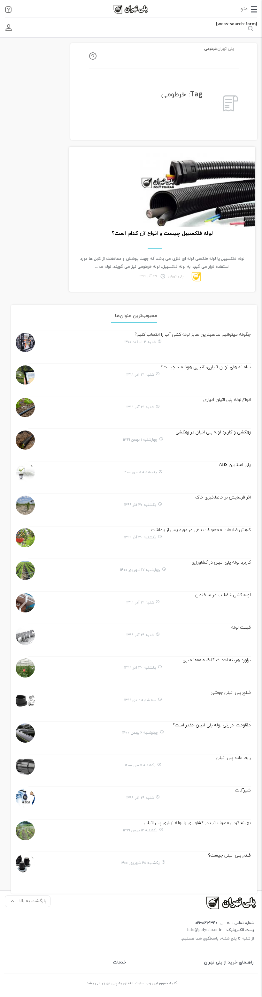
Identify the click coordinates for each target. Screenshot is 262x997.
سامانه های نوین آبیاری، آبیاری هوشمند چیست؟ (205, 367)
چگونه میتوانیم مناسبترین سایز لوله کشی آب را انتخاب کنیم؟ (193, 335)
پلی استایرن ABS (235, 465)
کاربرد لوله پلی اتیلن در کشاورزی (221, 562)
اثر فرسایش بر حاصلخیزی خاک (223, 497)
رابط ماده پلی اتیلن (233, 758)
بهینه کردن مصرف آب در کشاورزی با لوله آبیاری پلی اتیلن (197, 823)
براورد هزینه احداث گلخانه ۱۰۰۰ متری (216, 660)
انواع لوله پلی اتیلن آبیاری (227, 400)
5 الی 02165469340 (212, 923)
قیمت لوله (241, 628)
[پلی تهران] (231, 902)
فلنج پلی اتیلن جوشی (231, 693)
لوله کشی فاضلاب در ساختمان (223, 595)
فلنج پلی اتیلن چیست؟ (229, 855)
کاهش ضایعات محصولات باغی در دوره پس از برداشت (201, 530)
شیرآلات (243, 790)
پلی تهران (225, 49)
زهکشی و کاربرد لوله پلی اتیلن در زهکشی (213, 432)
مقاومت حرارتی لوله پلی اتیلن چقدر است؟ (212, 725)
